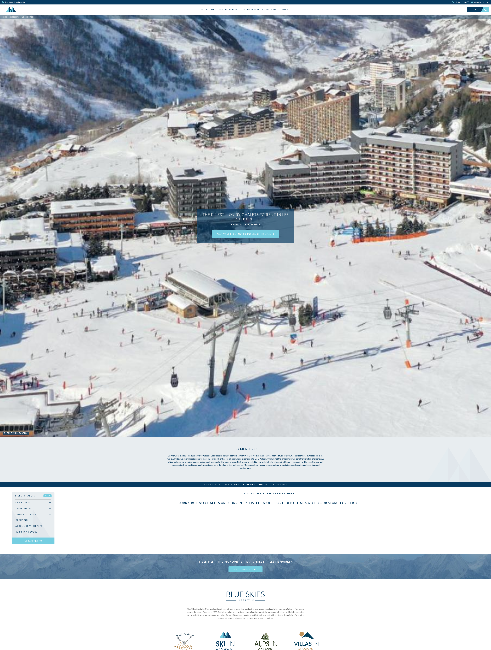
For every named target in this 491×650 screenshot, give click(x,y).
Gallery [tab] (264, 484)
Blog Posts (280, 484)
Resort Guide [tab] (212, 484)
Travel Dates (23, 508)
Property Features (27, 514)
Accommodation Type (28, 526)
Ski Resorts (208, 9)
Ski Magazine (270, 9)
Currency (27, 532)
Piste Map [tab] (249, 484)
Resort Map (232, 484)
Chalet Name (23, 502)
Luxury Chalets (228, 9)
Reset (47, 496)
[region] (33, 518)
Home (4, 17)
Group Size (22, 520)
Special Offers (250, 9)
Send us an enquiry (245, 569)
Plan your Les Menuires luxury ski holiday (244, 234)
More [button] (285, 9)
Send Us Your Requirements (15, 2)
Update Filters (33, 541)
